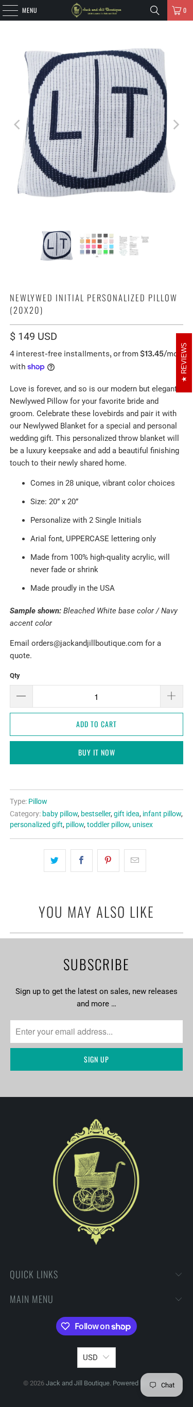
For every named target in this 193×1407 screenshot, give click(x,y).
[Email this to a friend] (135, 860)
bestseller (96, 814)
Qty (15, 675)
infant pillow (162, 814)
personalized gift (36, 824)
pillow (75, 824)
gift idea (126, 814)
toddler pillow (108, 824)
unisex (142, 824)
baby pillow (60, 814)
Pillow (37, 801)
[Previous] (17, 124)
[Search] (155, 10)
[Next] (175, 124)
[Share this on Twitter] (55, 860)
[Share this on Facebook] (82, 860)
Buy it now (96, 752)
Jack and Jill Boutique (78, 1383)
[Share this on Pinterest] (108, 860)
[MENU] (4, 10)
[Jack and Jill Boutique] (96, 10)
